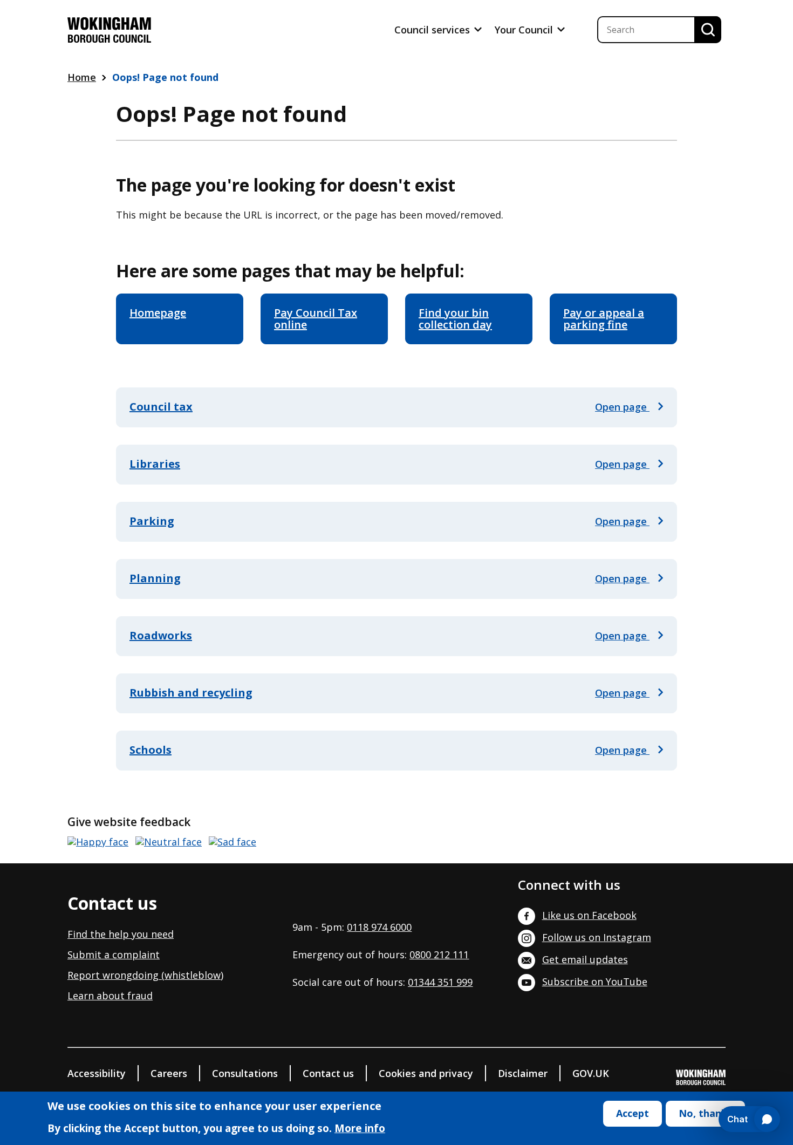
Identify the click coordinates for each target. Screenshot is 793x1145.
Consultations (245, 1073)
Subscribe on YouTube (594, 981)
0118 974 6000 (379, 927)
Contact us (328, 1073)
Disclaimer (523, 1073)
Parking (151, 521)
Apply (707, 29)
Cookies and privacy (426, 1073)
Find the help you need (120, 934)
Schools (150, 749)
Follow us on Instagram (596, 937)
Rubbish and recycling (190, 692)
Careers (169, 1073)
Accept (632, 1113)
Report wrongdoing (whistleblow (144, 975)
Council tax (161, 406)
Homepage (157, 312)
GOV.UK (590, 1073)
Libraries (154, 463)
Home (81, 77)
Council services (433, 29)
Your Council (525, 29)
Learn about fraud (110, 995)
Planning (155, 578)
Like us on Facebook (589, 915)
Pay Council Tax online (315, 318)
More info (359, 1129)
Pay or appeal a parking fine (603, 318)
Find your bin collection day (455, 318)
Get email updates (585, 959)
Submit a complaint (113, 954)
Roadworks (160, 635)
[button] (97, 842)
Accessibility (96, 1073)
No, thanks (705, 1113)
